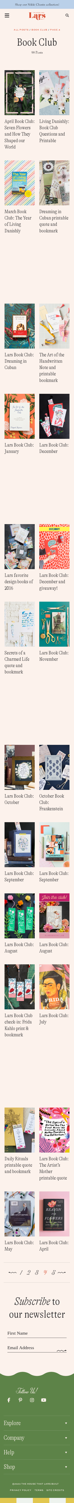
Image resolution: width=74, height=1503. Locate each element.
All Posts (21, 29)
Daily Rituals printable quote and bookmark (18, 1165)
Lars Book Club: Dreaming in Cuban (19, 361)
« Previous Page (12, 1273)
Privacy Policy (20, 1490)
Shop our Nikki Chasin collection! (37, 4)
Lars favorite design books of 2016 (19, 582)
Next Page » (62, 1273)
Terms (39, 1490)
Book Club (39, 29)
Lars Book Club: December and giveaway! (54, 582)
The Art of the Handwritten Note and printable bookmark (51, 367)
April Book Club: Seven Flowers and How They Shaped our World (20, 134)
